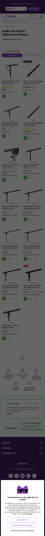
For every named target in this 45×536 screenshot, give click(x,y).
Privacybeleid (27, 514)
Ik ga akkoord (22, 519)
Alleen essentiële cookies (22, 525)
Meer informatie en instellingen (22, 530)
